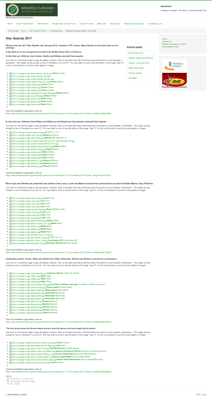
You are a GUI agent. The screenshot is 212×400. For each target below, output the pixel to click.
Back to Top (201, 394)
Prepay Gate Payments (134, 23)
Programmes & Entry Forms (64, 23)
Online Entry (115, 23)
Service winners (135, 73)
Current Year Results (24, 23)
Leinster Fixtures (87, 23)
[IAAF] (174, 79)
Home (9, 23)
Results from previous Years (174, 44)
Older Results (43, 23)
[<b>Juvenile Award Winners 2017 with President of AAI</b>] (42, 140)
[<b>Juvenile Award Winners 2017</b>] (34, 143)
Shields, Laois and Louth (139, 62)
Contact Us (167, 41)
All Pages (133, 78)
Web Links (101, 23)
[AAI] (174, 65)
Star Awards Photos (170, 46)
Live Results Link (154, 23)
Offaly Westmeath (136, 67)
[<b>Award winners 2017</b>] (30, 76)
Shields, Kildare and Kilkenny (141, 57)
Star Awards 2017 (136, 52)
